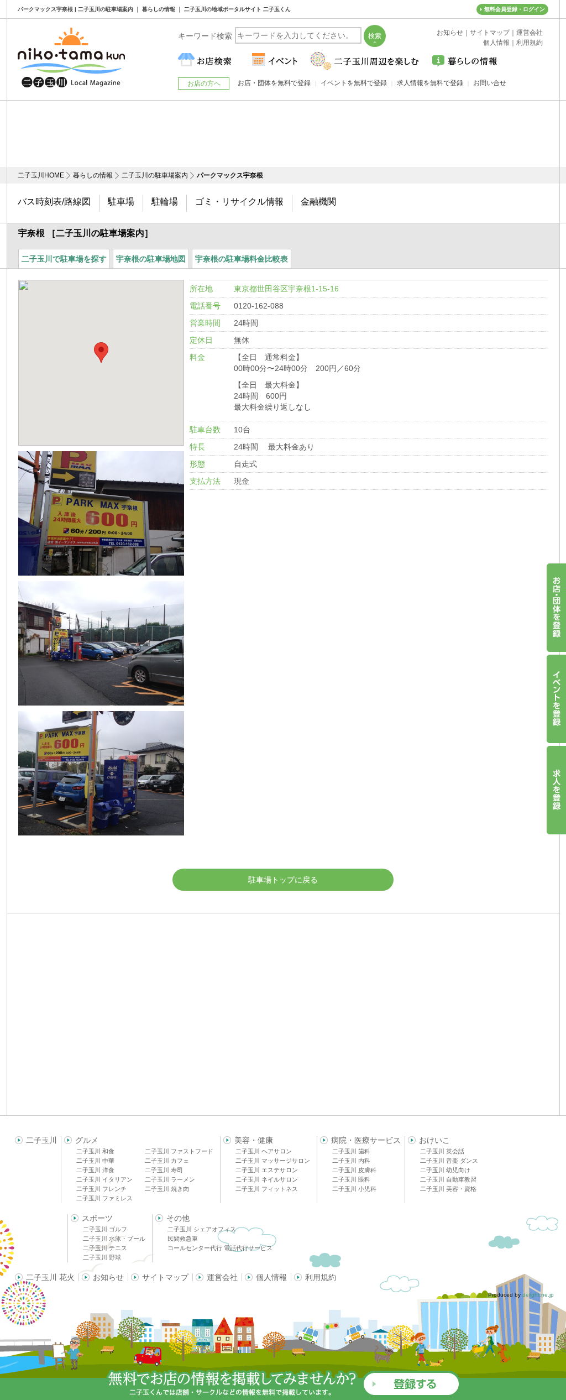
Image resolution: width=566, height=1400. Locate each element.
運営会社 (222, 1277)
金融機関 (318, 201)
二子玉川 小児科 (354, 1188)
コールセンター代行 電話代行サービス (219, 1248)
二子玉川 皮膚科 (354, 1170)
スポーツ (97, 1218)
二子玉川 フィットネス (266, 1188)
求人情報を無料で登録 (430, 83)
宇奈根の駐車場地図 (151, 258)
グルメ (86, 1140)
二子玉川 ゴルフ (105, 1229)
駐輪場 (164, 201)
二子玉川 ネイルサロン (266, 1179)
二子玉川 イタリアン (104, 1179)
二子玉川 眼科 (351, 1179)
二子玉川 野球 (102, 1257)
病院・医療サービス (366, 1140)
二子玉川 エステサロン (266, 1170)
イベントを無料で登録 (354, 83)
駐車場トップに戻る (283, 879)
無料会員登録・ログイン (514, 9)
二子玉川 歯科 (351, 1151)
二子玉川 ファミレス (104, 1198)
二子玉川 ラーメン (170, 1179)
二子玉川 (41, 1140)
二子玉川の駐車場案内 (155, 175)
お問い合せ (489, 83)
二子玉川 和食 (95, 1151)
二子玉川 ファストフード (179, 1151)
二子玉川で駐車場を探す (64, 258)
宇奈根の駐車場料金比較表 (241, 258)
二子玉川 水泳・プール (114, 1238)
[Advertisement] (283, 134)
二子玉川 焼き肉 (167, 1188)
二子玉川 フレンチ (101, 1188)
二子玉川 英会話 (442, 1151)
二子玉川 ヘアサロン (263, 1151)
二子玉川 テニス (105, 1248)
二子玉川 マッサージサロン (272, 1160)
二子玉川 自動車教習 (448, 1179)
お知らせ (108, 1277)
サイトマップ (165, 1277)
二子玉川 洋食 (95, 1170)
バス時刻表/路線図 (54, 201)
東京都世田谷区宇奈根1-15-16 (286, 288)
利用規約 (320, 1277)
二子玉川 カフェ (167, 1160)
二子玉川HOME (41, 175)
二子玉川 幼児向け (445, 1170)
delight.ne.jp (538, 1295)
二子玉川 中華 (95, 1160)
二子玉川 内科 (351, 1160)
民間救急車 (182, 1238)
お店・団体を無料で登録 (274, 83)
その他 (178, 1218)
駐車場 (121, 201)
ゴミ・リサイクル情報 (239, 201)
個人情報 (271, 1277)
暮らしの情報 (93, 175)
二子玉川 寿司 (164, 1170)
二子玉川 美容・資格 (448, 1188)
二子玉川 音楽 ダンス (449, 1160)
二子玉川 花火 (50, 1277)
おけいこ (434, 1140)
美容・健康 (253, 1140)
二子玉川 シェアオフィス (201, 1229)
